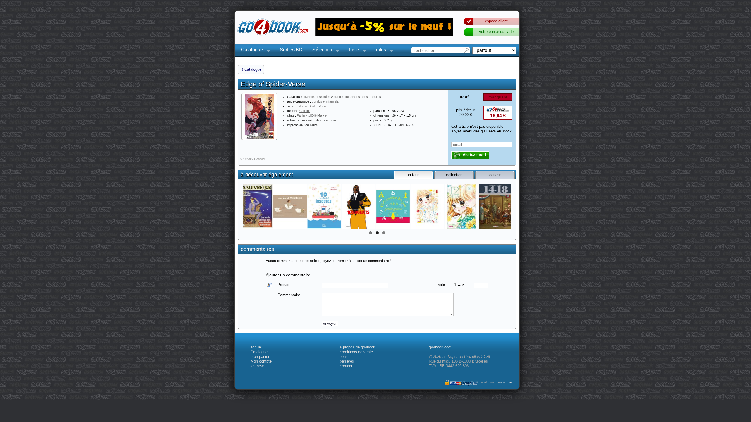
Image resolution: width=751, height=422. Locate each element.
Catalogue (250, 50)
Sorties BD (291, 49)
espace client (496, 21)
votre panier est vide (496, 31)
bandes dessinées (317, 96)
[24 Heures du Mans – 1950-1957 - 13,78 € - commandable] (427, 206)
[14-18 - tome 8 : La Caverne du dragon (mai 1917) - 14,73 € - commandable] (290, 206)
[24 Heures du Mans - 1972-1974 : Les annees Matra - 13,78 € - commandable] (393, 206)
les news (258, 366)
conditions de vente (356, 352)
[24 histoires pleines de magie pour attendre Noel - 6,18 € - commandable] (461, 206)
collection (454, 175)
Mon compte (261, 361)
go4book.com (440, 347)
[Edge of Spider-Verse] (259, 116)
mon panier (260, 356)
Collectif (304, 111)
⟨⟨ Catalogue (250, 69)
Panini (301, 115)
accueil (257, 347)
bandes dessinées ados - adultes (357, 96)
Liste (352, 50)
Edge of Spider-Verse (312, 106)
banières (347, 361)
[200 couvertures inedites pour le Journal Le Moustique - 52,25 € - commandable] (358, 206)
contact (346, 366)
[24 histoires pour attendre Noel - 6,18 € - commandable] (496, 206)
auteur (413, 175)
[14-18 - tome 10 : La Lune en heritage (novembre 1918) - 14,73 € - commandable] (256, 206)
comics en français (325, 101)
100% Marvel (317, 115)
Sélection (320, 50)
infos (379, 50)
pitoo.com (505, 382)
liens (344, 356)
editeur (495, 175)
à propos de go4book (357, 347)
